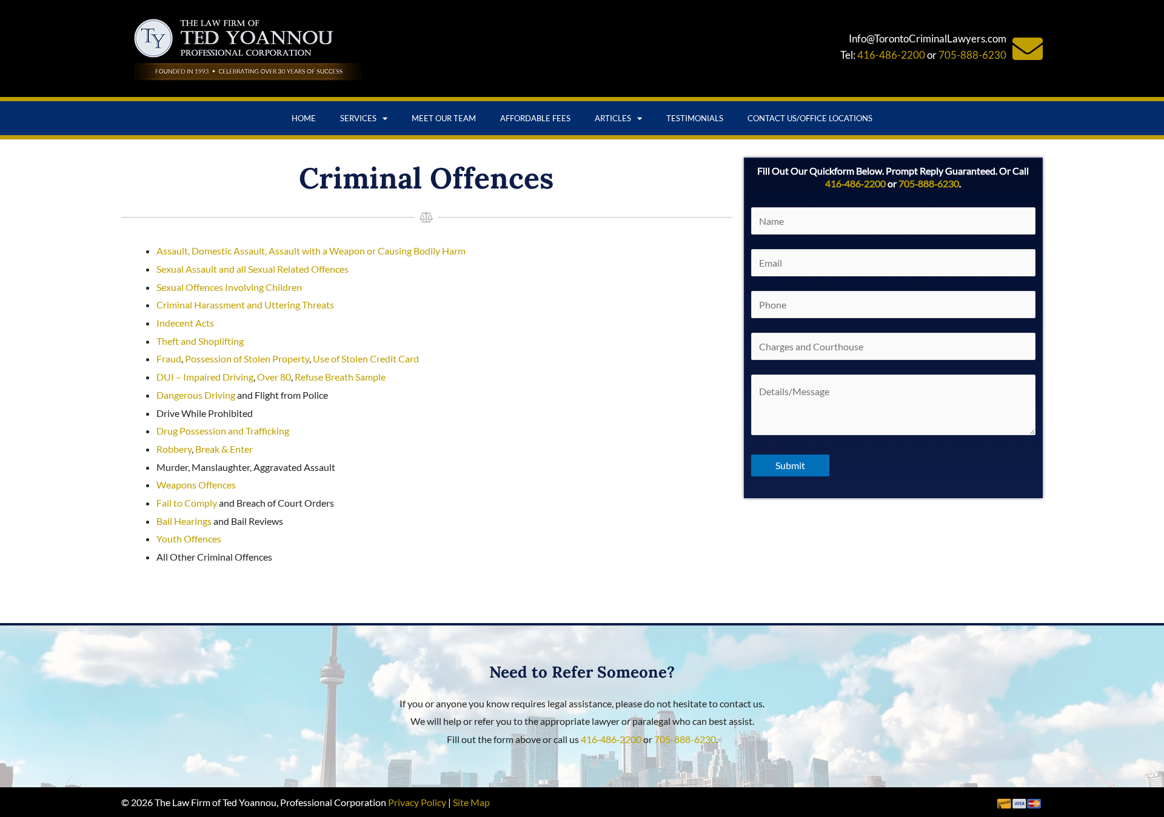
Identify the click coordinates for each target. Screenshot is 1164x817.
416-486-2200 (891, 54)
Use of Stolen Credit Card (366, 358)
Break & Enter (224, 449)
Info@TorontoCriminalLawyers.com (927, 38)
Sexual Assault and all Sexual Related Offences (252, 269)
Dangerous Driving (195, 395)
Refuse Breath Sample (340, 376)
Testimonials (694, 118)
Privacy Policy (417, 802)
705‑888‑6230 (928, 183)
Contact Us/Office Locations (810, 118)
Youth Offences (188, 538)
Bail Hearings (184, 521)
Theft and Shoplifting (200, 341)
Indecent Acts (185, 322)
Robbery (174, 449)
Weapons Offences (196, 484)
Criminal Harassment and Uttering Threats (245, 304)
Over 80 (274, 376)
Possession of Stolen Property (247, 358)
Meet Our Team (444, 118)
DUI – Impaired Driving (204, 376)
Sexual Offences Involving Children (229, 287)
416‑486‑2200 (855, 183)
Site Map (471, 802)
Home (304, 118)
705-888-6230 (972, 54)
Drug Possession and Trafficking (222, 430)
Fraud (168, 358)
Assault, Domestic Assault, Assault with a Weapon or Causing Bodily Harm (311, 250)
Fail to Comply (186, 503)
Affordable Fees (535, 118)
